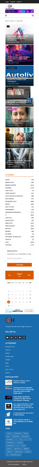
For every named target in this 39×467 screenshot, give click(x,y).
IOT (30, 439)
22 (30, 298)
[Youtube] (7, 337)
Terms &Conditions (13, 464)
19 (19, 298)
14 (26, 295)
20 (23, 298)
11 (16, 295)
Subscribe (19, 265)
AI (25, 439)
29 (30, 302)
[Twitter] (20, 337)
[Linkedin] (11, 337)
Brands (26, 433)
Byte (8, 436)
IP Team (17, 42)
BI (7, 455)
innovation (10, 439)
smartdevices (10, 445)
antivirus (9, 448)
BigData (26, 448)
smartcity (19, 442)
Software (9, 452)
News (12, 21)
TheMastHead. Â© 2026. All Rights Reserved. (19, 461)
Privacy (24, 464)
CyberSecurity (19, 452)
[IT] (19, 138)
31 (12, 305)
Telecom (9, 433)
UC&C (23, 445)
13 (23, 295)
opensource (17, 448)
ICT (18, 445)
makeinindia (15, 436)
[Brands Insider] (19, 117)
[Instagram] (16, 337)
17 (12, 298)
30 (8, 305)
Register (13, 2)
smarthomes (10, 442)
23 (8, 302)
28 (26, 302)
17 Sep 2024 (19, 21)
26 (19, 302)
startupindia (25, 436)
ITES (20, 439)
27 (23, 302)
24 (12, 302)
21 (26, 298)
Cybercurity (18, 433)
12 (19, 295)
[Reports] (19, 96)
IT (16, 439)
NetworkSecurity (15, 455)
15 (30, 295)
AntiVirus (27, 452)
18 (16, 298)
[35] (19, 11)
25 (16, 302)
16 (8, 298)
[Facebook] (24, 337)
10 (12, 295)
